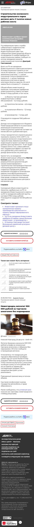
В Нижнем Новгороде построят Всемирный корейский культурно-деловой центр (16, 224)
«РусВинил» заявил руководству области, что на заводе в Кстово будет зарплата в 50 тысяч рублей (20, 276)
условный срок (25, 390)
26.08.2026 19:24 (6, 298)
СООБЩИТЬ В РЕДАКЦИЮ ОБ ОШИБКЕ (16, 457)
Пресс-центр (7, 442)
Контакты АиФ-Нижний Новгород (15, 454)
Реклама (16, 442)
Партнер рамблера (17, 517)
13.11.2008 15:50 (5, 8)
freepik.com (12, 336)
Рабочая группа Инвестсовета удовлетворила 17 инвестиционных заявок (19, 288)
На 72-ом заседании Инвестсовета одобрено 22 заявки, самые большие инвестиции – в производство (17, 218)
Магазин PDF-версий (10, 444)
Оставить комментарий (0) (17, 241)
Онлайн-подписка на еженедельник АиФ (10, 448)
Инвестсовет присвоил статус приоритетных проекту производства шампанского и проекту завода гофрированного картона (16, 210)
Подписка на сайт (9, 451)
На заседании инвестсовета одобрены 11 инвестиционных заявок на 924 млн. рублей (20, 282)
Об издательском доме (11, 439)
